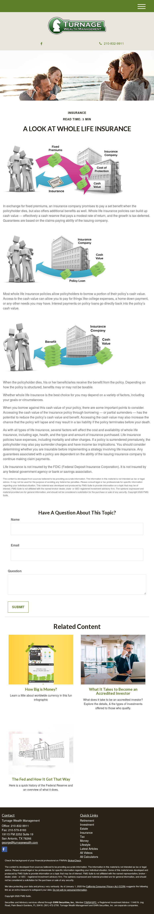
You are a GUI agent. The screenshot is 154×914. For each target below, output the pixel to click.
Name (15, 519)
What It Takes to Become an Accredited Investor (113, 691)
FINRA (87, 902)
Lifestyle (85, 845)
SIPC (93, 902)
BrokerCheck (74, 860)
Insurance (86, 833)
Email (15, 545)
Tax (82, 837)
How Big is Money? (41, 689)
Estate (84, 828)
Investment (87, 824)
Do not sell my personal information (70, 889)
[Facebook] (41, 43)
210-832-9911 (114, 43)
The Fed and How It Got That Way (41, 779)
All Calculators (89, 857)
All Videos (86, 853)
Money (84, 841)
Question (15, 571)
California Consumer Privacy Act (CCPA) (106, 886)
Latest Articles (89, 849)
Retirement (87, 820)
